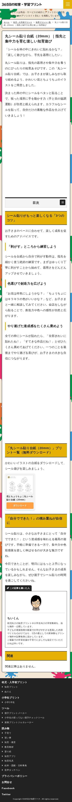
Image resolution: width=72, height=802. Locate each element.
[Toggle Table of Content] (62, 202)
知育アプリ (10, 756)
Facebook (8, 788)
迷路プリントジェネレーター (19, 722)
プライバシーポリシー (14, 776)
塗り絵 (7, 751)
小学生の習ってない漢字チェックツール (24, 717)
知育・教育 (10, 742)
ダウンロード (20, 505)
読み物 (5, 728)
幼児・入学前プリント (14, 682)
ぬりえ (7, 691)
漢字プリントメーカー (15, 713)
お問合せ (7, 782)
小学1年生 (9, 702)
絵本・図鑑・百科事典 (15, 765)
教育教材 (8, 747)
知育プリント (11, 687)
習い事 (7, 738)
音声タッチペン (12, 770)
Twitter (6, 794)
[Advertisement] (36, 158)
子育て (7, 733)
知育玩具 (8, 761)
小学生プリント (11, 697)
